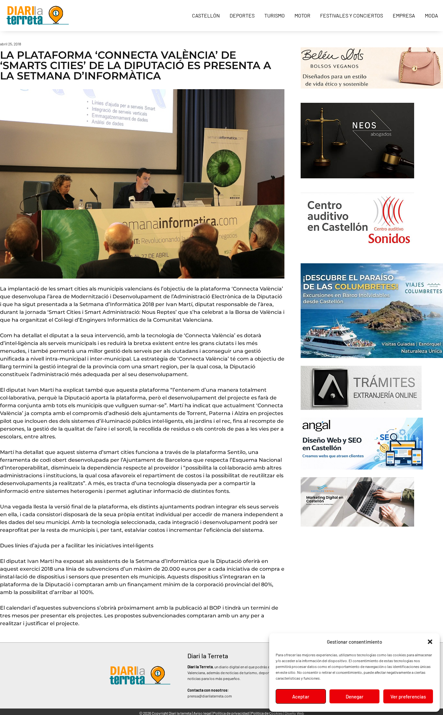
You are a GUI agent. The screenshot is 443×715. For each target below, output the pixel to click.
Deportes (242, 15)
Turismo (274, 15)
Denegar (355, 696)
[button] (430, 641)
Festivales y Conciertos (351, 15)
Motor (302, 15)
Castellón (206, 15)
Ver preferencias (408, 696)
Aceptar (300, 696)
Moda (431, 15)
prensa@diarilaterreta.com (209, 696)
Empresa (404, 15)
